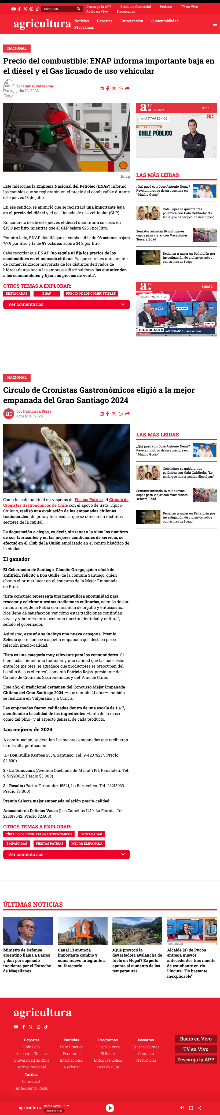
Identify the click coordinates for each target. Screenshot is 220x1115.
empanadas (16, 843)
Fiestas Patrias (89, 499)
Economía (72, 1053)
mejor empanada (86, 843)
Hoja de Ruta (108, 1067)
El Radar (108, 1053)
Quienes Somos (146, 1046)
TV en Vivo (189, 6)
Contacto (146, 1053)
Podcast (166, 6)
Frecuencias (126, 11)
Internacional (71, 1060)
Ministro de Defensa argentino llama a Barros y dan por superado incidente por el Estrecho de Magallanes (27, 960)
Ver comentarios (25, 304)
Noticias (81, 20)
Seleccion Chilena (31, 1053)
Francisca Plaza (37, 411)
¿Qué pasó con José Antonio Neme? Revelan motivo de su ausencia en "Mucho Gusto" (163, 190)
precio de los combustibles (91, 293)
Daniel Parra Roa (38, 86)
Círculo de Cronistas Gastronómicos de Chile (66, 502)
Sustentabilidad (165, 20)
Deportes (104, 20)
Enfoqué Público (108, 1060)
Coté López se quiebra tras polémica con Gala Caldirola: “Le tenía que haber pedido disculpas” (188, 213)
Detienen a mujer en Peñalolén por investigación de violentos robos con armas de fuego (189, 257)
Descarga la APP (99, 6)
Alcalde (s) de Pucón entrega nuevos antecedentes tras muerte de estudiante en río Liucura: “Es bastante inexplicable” (191, 963)
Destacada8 (16, 293)
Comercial (31, 1081)
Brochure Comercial (135, 6)
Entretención (131, 20)
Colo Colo (31, 1046)
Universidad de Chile (31, 1060)
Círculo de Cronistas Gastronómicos (39, 834)
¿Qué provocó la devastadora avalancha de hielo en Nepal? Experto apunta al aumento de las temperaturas (137, 960)
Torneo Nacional (31, 1067)
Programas (84, 27)
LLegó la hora (108, 1046)
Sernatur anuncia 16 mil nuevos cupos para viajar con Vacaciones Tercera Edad (162, 235)
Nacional (17, 48)
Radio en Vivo (97, 11)
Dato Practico (71, 1046)
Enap (46, 293)
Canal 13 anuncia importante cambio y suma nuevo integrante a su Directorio (81, 957)
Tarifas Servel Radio (31, 1088)
